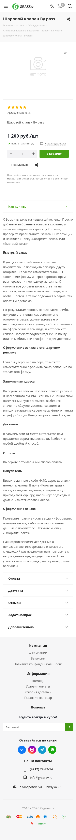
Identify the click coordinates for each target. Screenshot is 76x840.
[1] (9, 107)
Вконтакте (22, 750)
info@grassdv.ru (41, 778)
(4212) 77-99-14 (41, 769)
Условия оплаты (38, 686)
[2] (13, 107)
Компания (38, 645)
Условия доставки (38, 692)
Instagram (32, 750)
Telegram (42, 750)
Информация (38, 673)
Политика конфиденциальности (38, 664)
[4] (21, 107)
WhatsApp (52, 750)
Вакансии (38, 658)
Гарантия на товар (38, 698)
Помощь (38, 681)
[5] (25, 107)
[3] (17, 107)
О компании (38, 653)
